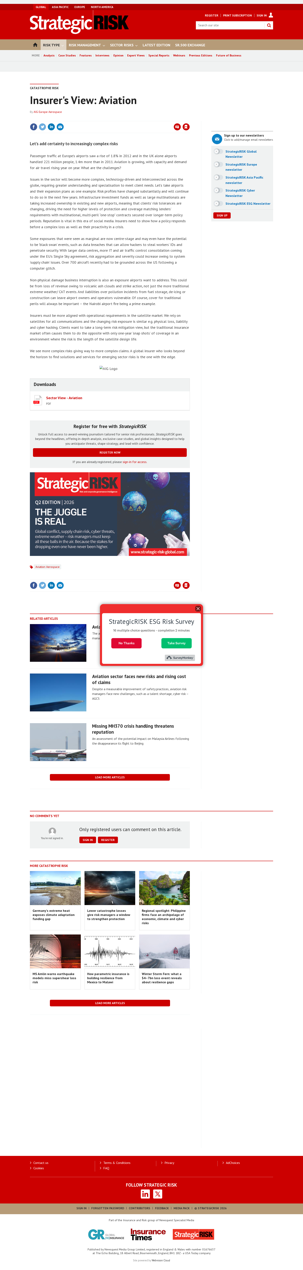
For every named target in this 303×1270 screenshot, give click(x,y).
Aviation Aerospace (47, 567)
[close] (189, 118)
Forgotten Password (107, 1208)
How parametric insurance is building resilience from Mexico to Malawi (108, 978)
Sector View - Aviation (64, 397)
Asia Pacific (60, 7)
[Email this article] (60, 127)
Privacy (169, 1163)
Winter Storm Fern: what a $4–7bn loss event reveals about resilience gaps (162, 978)
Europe (79, 7)
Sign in (137, 118)
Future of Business (228, 55)
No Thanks (127, 643)
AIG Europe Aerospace (48, 112)
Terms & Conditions (116, 1163)
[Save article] (186, 127)
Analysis (49, 55)
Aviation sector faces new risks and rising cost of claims (139, 679)
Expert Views (136, 55)
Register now (110, 452)
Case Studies (67, 55)
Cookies (38, 1168)
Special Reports (158, 55)
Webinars (179, 55)
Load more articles (110, 777)
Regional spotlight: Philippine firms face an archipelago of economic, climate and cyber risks (164, 917)
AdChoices (233, 1163)
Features (86, 55)
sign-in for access (135, 462)
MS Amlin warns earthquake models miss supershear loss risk (54, 978)
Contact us (40, 1163)
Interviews (102, 55)
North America (102, 7)
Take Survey (176, 643)
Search (269, 25)
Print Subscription (237, 15)
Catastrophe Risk (44, 88)
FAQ (106, 1168)
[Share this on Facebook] (33, 127)
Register (211, 15)
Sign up (222, 215)
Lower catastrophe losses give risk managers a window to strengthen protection (108, 915)
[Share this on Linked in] (51, 127)
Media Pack (182, 1208)
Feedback (162, 1208)
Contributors (139, 1208)
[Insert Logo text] (79, 33)
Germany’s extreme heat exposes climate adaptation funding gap (54, 915)
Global (41, 7)
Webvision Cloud (161, 1260)
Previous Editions (200, 55)
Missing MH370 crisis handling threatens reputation (133, 729)
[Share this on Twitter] (42, 127)
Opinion (118, 55)
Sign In (262, 15)
